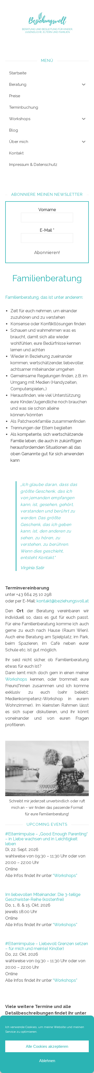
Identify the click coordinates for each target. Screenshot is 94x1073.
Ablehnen (47, 1060)
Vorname (47, 209)
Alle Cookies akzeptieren (47, 1046)
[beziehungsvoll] (47, 23)
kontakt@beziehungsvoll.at (63, 601)
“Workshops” (65, 875)
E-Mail (47, 230)
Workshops (16, 679)
